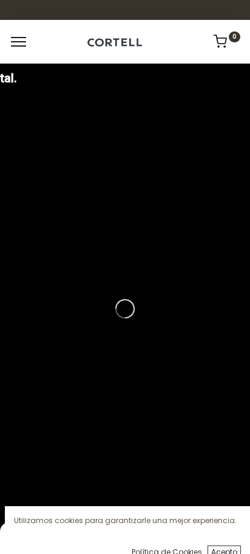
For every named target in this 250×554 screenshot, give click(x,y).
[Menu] (18, 41)
